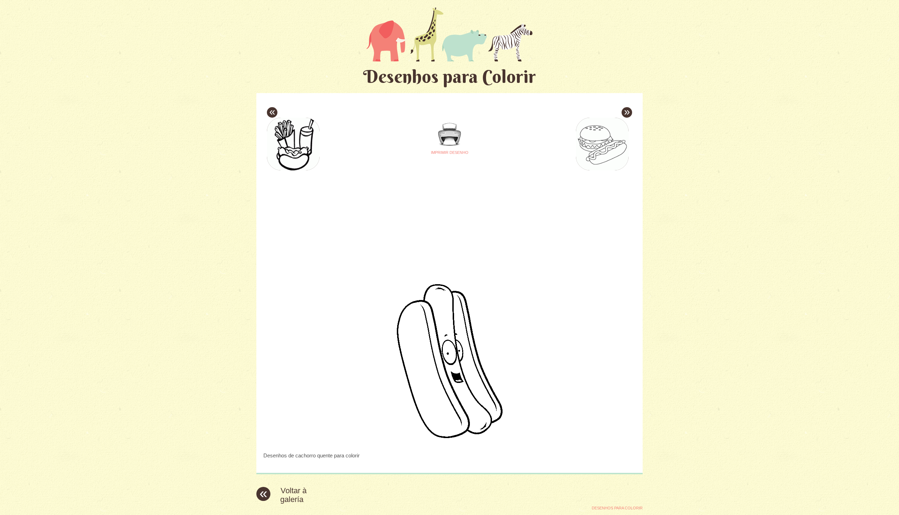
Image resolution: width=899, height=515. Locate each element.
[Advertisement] (383, 221)
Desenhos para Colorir (449, 76)
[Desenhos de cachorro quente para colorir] (449, 442)
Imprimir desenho (449, 152)
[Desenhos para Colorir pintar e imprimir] (449, 34)
